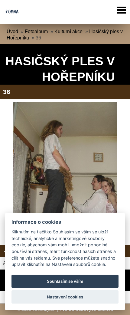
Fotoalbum (36, 31)
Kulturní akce (68, 31)
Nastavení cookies (65, 297)
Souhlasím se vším (65, 281)
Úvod (12, 31)
